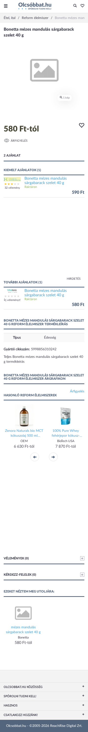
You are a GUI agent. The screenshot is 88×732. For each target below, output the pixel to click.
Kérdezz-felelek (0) (20, 574)
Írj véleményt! (12, 300)
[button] (81, 6)
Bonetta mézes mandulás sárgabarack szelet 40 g (45, 180)
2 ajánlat (12, 155)
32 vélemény (12, 187)
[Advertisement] (44, 241)
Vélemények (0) (16, 558)
